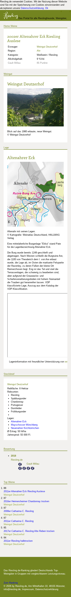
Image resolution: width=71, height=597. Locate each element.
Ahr (38, 50)
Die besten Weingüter (23, 564)
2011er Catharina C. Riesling (18, 521)
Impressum (28, 589)
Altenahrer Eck (21, 157)
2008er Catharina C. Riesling (19, 511)
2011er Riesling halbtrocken (18, 540)
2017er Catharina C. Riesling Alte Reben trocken (29, 531)
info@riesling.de (12, 589)
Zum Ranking (11, 582)
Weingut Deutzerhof (47, 46)
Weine (14, 26)
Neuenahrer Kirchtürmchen (25, 428)
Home (7, 26)
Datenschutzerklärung (32, 8)
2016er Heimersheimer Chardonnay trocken (26, 501)
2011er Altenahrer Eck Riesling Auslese (24, 491)
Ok (46, 8)
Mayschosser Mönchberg (24, 424)
